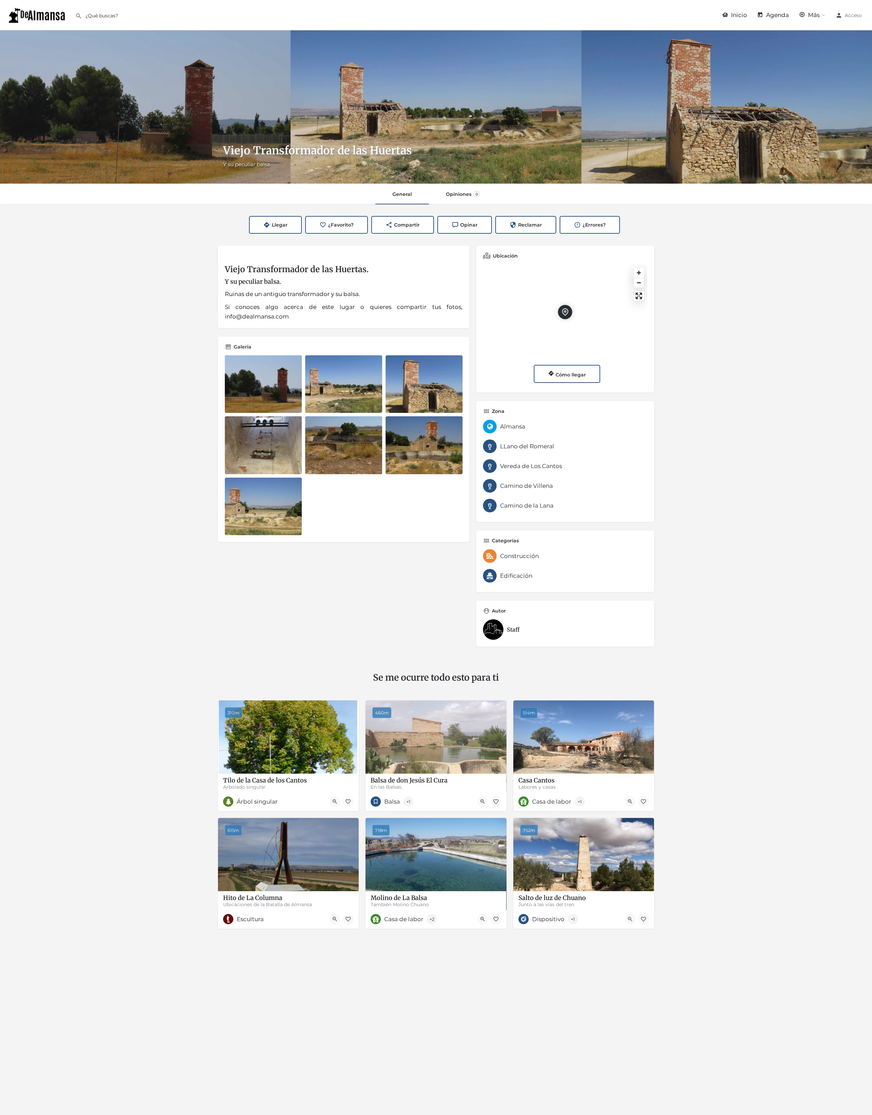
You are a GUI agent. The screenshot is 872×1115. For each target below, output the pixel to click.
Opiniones (462, 194)
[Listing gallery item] (263, 384)
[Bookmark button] (348, 801)
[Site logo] (37, 14)
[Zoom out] (639, 283)
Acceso (853, 15)
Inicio (738, 15)
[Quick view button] (334, 801)
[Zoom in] (639, 273)
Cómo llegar (570, 375)
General (402, 194)
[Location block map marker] (565, 312)
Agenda (777, 15)
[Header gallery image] (145, 107)
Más (813, 15)
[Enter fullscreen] (639, 296)
